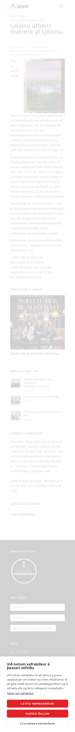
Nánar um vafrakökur (20, 693)
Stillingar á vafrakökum (37, 723)
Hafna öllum (37, 713)
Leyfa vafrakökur (37, 703)
